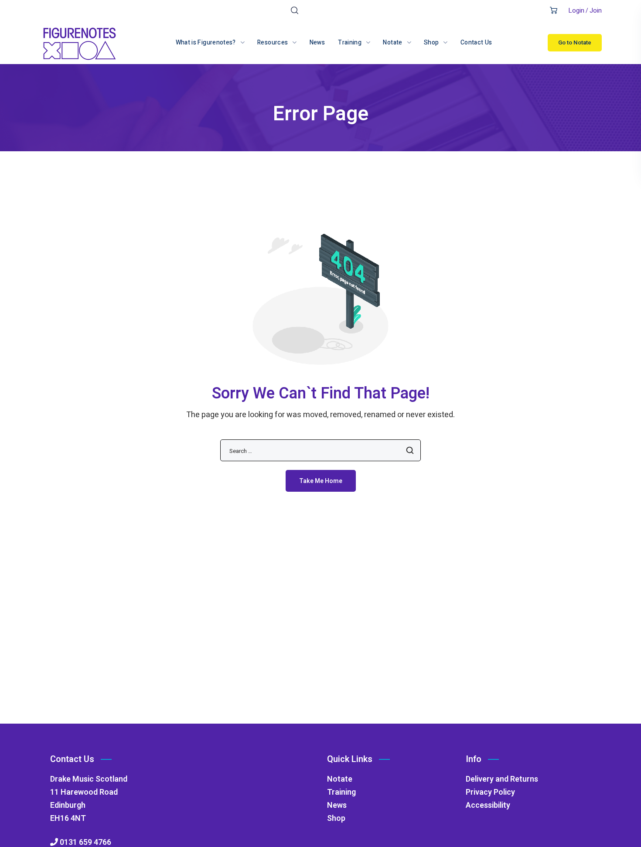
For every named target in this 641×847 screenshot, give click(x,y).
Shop (336, 818)
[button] (294, 10)
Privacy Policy (490, 792)
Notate (339, 779)
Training (341, 792)
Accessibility (488, 805)
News (337, 805)
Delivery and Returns (502, 779)
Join (596, 10)
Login (576, 10)
